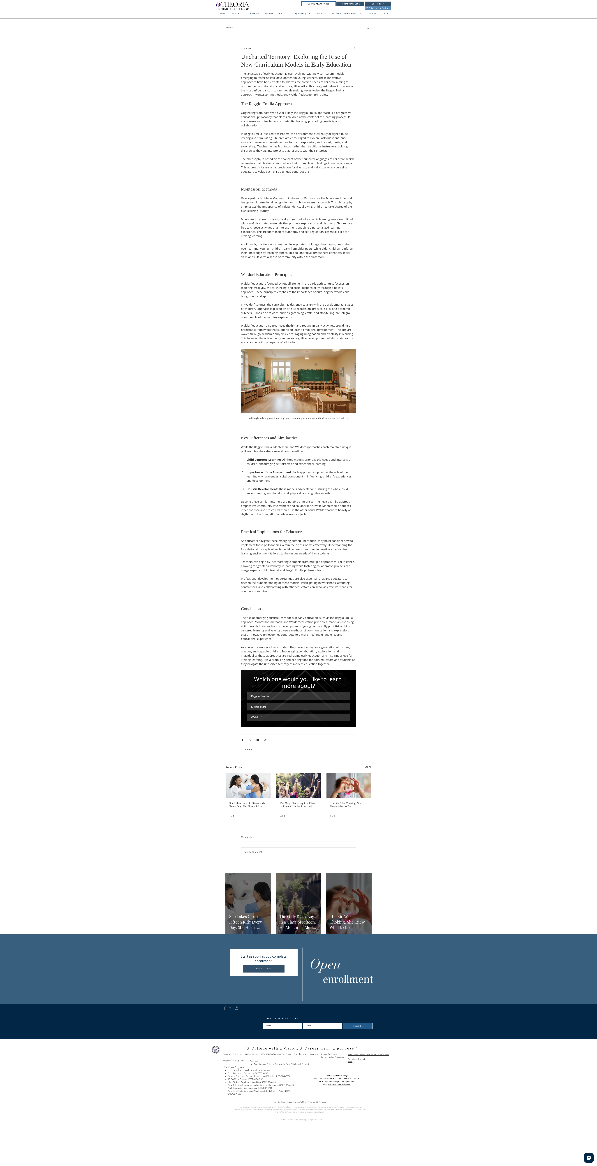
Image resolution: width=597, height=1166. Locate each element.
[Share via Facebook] (242, 739)
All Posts (229, 27)
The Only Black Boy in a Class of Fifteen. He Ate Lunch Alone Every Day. (298, 805)
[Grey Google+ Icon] (231, 1008)
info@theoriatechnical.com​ (339, 1084)
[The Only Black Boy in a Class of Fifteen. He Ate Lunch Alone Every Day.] (298, 785)
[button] (367, 27)
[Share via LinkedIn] (257, 739)
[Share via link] (265, 739)
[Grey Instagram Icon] (236, 1008)
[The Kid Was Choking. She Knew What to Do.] (348, 785)
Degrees (254, 1061)
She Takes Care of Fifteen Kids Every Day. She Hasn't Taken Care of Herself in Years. (247, 805)
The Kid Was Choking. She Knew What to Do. (345, 805)
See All (368, 766)
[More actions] (354, 48)
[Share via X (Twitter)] (250, 739)
